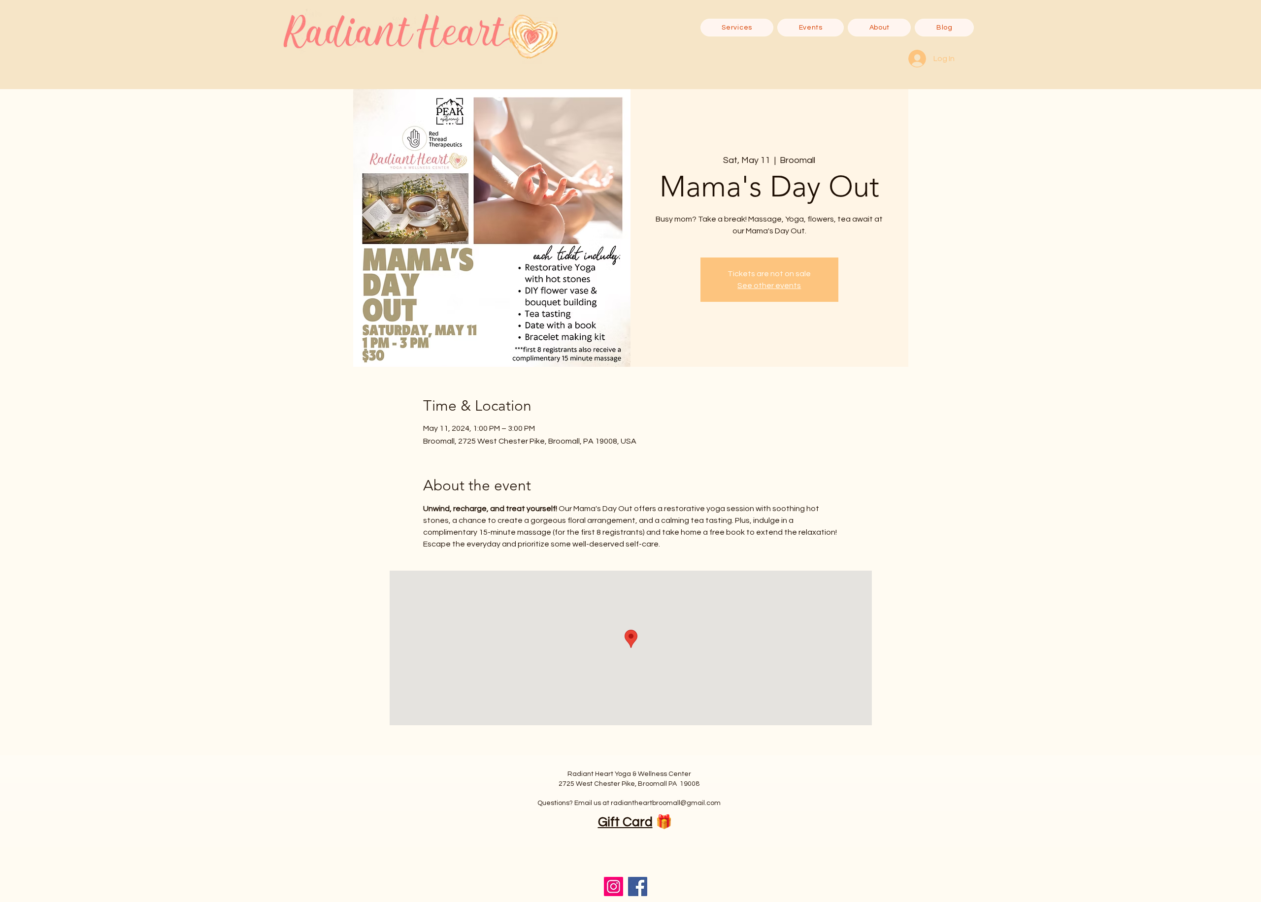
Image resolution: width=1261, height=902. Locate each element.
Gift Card (625, 822)
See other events (769, 286)
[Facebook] (637, 886)
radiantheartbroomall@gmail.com (666, 803)
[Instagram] (613, 886)
